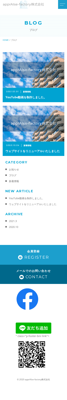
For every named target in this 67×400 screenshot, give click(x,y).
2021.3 (13, 221)
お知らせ (14, 169)
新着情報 (14, 181)
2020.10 (13, 227)
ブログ (12, 175)
